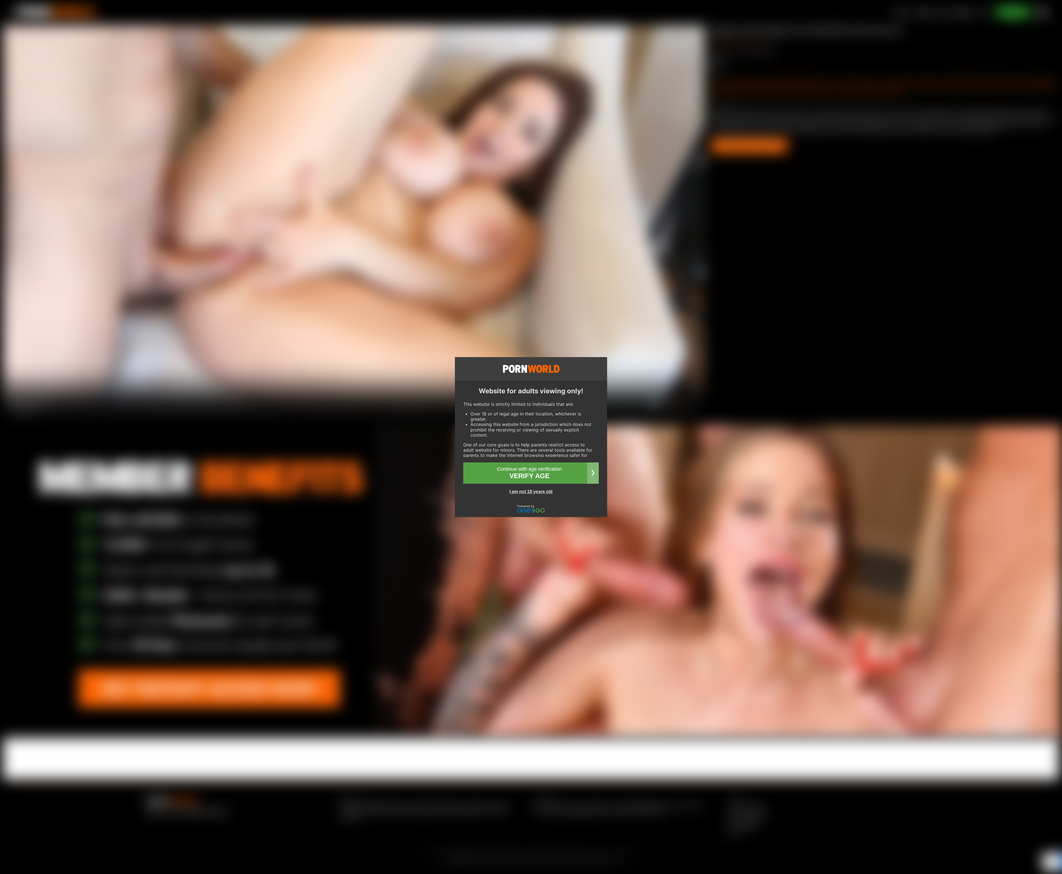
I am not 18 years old (531, 491)
